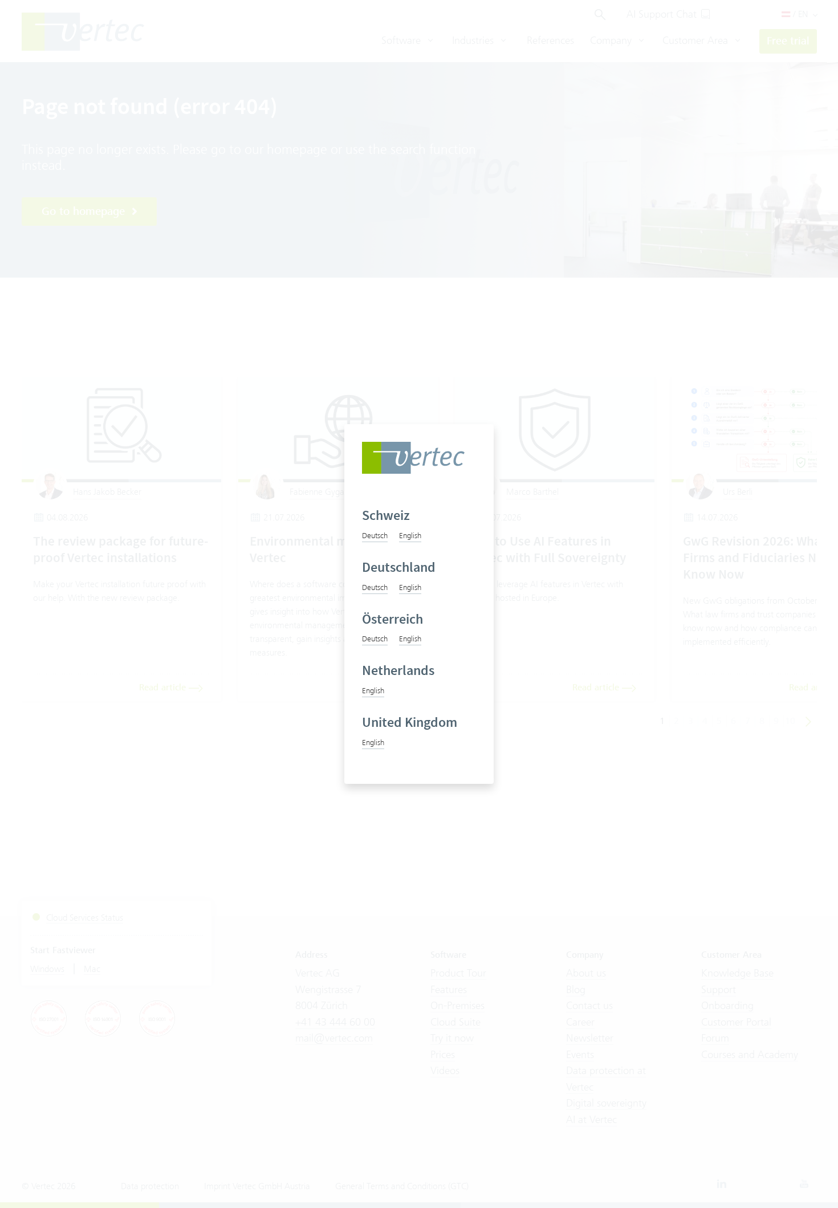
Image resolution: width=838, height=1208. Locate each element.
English (410, 535)
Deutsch (375, 535)
